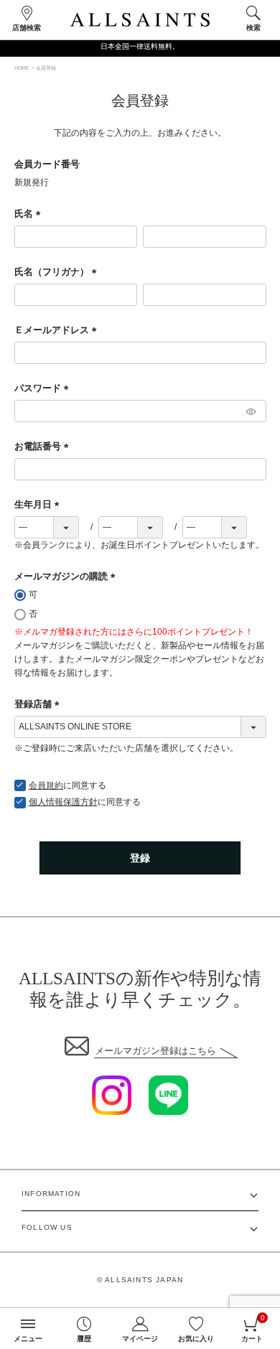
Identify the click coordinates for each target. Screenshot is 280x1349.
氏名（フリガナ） (57, 271)
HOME (21, 67)
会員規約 (46, 785)
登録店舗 (39, 704)
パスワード (43, 388)
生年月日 (39, 504)
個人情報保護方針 (63, 802)
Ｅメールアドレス (57, 330)
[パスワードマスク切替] (250, 411)
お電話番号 (43, 446)
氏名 (29, 213)
